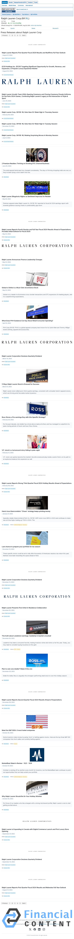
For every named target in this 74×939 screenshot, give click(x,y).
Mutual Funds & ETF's (20, 2)
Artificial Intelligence (18, 524)
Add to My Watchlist (36, 25)
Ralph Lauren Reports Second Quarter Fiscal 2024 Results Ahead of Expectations (32, 700)
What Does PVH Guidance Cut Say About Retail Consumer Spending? (27, 321)
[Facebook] (35, 929)
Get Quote (8, 11)
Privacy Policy (42, 924)
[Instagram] (44, 929)
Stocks (11, 2)
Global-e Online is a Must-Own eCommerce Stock (20, 288)
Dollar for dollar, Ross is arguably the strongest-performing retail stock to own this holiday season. (35, 676)
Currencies (21, 5)
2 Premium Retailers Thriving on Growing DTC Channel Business (25, 163)
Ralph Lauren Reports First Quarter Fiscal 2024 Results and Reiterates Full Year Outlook (34, 887)
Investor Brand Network (8, 74)
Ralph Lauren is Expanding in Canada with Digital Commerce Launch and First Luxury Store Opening (35, 830)
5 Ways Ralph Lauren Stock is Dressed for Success (20, 384)
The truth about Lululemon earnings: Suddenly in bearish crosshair (26, 636)
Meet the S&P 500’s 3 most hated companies (18, 730)
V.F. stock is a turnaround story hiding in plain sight (21, 450)
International (29, 5)
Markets (4, 2)
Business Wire (7, 61)
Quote (13, 28)
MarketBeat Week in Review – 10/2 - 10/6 (17, 763)
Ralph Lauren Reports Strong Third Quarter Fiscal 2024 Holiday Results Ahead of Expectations (36, 483)
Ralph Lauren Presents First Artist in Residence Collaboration (24, 608)
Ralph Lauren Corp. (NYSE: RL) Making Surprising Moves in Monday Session (30, 135)
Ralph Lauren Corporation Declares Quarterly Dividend (22, 356)
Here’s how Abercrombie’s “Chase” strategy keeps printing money (26, 511)
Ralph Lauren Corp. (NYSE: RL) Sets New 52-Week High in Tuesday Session (29, 124)
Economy (25, 524)
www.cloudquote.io (50, 920)
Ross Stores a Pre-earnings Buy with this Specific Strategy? (24, 417)
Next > (24, 35)
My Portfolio (34, 14)
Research (55, 28)
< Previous (4, 35)
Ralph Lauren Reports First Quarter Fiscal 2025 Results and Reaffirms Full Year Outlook (33, 53)
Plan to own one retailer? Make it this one (17, 669)
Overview (4, 5)
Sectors (30, 2)
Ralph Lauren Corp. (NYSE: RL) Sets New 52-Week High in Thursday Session (30, 112)
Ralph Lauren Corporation (10, 58)
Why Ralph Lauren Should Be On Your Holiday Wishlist (22, 796)
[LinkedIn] (39, 929)
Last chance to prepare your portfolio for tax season (21, 547)
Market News (12, 5)
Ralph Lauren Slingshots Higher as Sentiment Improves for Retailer (26, 196)
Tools (35, 2)
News (33, 28)
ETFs (15, 649)
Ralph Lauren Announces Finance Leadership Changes (22, 260)
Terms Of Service (54, 924)
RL (27, 18)
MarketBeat (6, 176)
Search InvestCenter (21, 9)
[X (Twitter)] (30, 929)
